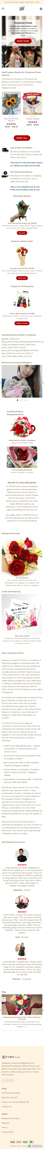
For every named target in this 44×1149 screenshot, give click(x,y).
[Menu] (3, 8)
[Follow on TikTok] (12, 1080)
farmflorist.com (23, 746)
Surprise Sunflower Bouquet (11, 120)
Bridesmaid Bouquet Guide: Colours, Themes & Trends (22, 1018)
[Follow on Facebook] (4, 1080)
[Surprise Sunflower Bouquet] (11, 103)
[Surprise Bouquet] (32, 103)
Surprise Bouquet (32, 119)
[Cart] (41, 8)
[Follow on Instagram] (8, 1080)
